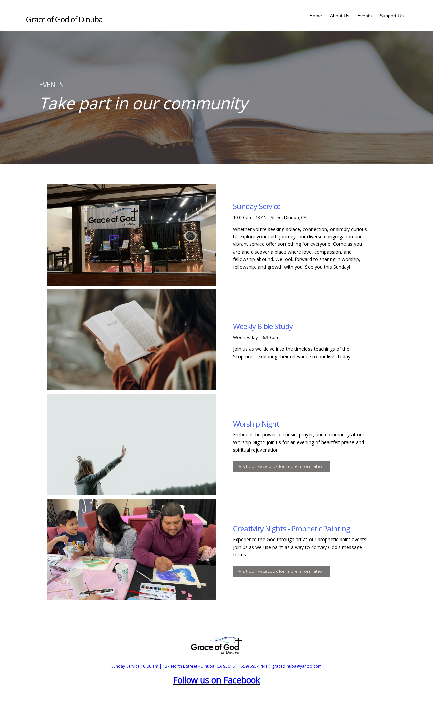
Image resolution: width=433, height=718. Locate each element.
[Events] (364, 24)
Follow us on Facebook (216, 680)
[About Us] (339, 24)
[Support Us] (391, 24)
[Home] (315, 24)
